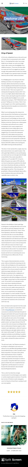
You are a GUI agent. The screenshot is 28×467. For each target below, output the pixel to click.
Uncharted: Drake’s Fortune (14, 448)
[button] (26, 3)
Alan (7, 23)
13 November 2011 (16, 23)
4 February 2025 (16, 450)
